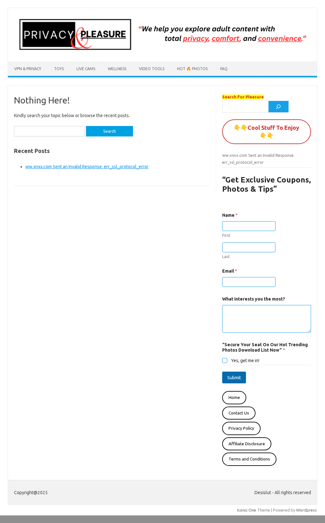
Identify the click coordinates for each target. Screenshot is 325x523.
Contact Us (239, 412)
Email (229, 271)
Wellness (117, 69)
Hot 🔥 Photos (192, 69)
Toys (59, 69)
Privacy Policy (241, 428)
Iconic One (246, 510)
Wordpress (306, 510)
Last (226, 256)
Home (234, 397)
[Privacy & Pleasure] (162, 50)
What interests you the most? (253, 298)
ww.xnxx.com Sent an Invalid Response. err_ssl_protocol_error (87, 166)
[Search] (278, 107)
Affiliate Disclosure (247, 443)
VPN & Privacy (27, 69)
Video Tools (151, 69)
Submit (234, 377)
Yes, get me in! (245, 360)
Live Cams (85, 69)
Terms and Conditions (249, 458)
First (226, 235)
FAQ (224, 69)
